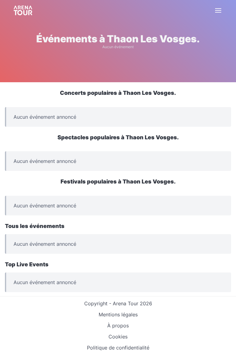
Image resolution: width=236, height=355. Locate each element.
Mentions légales (118, 314)
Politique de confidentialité (118, 348)
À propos (118, 325)
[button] (218, 10)
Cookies (118, 337)
